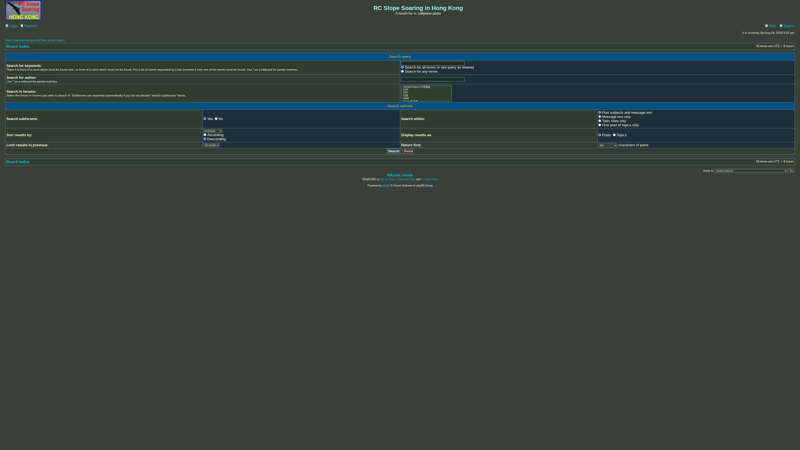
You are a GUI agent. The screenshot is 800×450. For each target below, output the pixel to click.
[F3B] (426, 95)
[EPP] (426, 90)
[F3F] (426, 92)
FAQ (772, 26)
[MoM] (426, 98)
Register (30, 26)
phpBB (386, 185)
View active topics (52, 40)
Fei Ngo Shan (429, 179)
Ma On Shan (387, 179)
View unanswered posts (21, 40)
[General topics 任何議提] (426, 87)
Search (788, 26)
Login (13, 26)
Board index (18, 46)
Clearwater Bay (406, 179)
